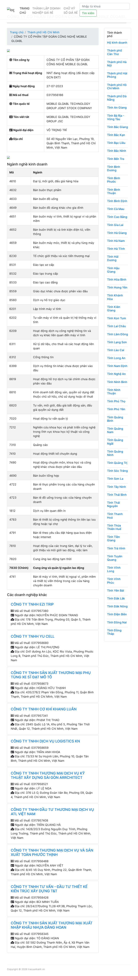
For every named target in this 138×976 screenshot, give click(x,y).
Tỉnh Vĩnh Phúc (114, 580)
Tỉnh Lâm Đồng (117, 334)
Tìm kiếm (88, 13)
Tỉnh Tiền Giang (113, 538)
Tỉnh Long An (116, 358)
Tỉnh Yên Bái (115, 590)
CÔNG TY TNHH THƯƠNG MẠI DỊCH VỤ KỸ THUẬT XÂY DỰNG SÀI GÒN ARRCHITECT (48, 775)
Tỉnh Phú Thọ (116, 401)
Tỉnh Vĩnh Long (114, 569)
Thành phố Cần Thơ (114, 52)
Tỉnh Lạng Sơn (117, 342)
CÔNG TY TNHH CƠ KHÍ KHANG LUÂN (44, 709)
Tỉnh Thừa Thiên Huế (114, 527)
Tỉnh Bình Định (117, 201)
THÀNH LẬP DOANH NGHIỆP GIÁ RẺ (46, 10)
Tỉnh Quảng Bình (115, 418)
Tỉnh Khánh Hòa (115, 297)
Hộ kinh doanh (117, 42)
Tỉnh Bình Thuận (113, 191)
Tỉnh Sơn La (115, 478)
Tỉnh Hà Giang (117, 233)
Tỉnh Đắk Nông (117, 606)
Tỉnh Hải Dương (112, 258)
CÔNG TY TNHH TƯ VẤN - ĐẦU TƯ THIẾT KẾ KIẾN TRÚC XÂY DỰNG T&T (49, 889)
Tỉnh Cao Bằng (117, 217)
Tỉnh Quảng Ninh (115, 453)
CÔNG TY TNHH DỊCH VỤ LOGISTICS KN (45, 741)
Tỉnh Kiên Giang (113, 308)
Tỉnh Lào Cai (115, 350)
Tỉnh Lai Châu (116, 326)
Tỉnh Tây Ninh (116, 487)
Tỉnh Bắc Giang (117, 127)
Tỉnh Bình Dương (113, 168)
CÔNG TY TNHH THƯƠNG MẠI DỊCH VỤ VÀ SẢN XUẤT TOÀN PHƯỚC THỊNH (52, 852)
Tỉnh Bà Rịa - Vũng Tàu (115, 117)
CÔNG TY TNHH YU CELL (32, 636)
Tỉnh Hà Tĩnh (116, 248)
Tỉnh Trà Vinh (116, 548)
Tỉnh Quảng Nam (115, 430)
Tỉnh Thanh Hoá (115, 515)
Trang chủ (16, 32)
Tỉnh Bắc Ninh (116, 151)
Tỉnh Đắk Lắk (116, 598)
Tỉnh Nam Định (117, 366)
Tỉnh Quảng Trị (117, 463)
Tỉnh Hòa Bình (116, 279)
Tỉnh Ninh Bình (117, 382)
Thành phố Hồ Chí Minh (43, 32)
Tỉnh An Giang (117, 107)
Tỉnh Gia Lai (115, 225)
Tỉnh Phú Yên (116, 409)
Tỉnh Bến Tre (115, 159)
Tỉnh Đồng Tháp (114, 631)
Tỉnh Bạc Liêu (116, 143)
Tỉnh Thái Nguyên (113, 504)
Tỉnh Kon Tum (116, 318)
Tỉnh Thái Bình (117, 494)
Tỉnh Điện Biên (117, 614)
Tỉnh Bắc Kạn (116, 135)
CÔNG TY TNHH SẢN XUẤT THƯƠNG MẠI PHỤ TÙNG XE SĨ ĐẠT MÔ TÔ (51, 675)
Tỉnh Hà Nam (116, 241)
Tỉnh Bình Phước (113, 179)
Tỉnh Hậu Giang (113, 269)
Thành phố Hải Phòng (117, 75)
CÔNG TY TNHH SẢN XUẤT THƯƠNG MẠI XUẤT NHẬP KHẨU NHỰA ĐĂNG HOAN (52, 925)
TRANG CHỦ (24, 10)
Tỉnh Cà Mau (115, 209)
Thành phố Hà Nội (116, 63)
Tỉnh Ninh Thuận (113, 391)
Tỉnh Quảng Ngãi (115, 441)
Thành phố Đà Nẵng (116, 97)
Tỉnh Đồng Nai (117, 622)
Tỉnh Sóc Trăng (117, 471)
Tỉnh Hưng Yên (117, 287)
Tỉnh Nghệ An (116, 374)
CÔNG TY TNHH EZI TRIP (32, 604)
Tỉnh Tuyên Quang (114, 557)
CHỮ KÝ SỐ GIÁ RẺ (71, 10)
